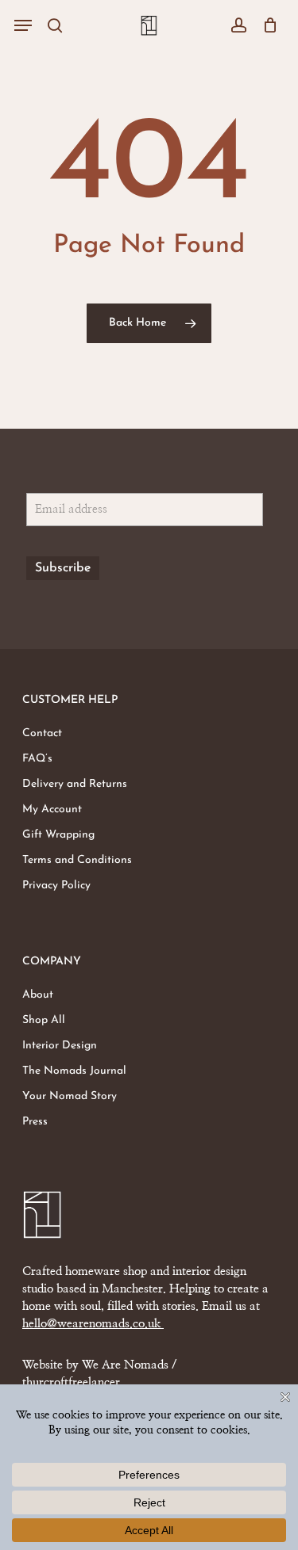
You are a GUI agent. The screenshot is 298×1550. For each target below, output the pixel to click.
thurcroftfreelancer (71, 1382)
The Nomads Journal (74, 1071)
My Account (52, 809)
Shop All (43, 1020)
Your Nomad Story (69, 1096)
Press (35, 1122)
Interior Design (59, 1046)
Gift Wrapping (58, 835)
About (37, 995)
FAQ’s (37, 759)
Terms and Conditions (77, 860)
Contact (42, 733)
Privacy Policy (56, 885)
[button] (23, 25)
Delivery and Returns (74, 784)
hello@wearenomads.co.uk (93, 1324)
